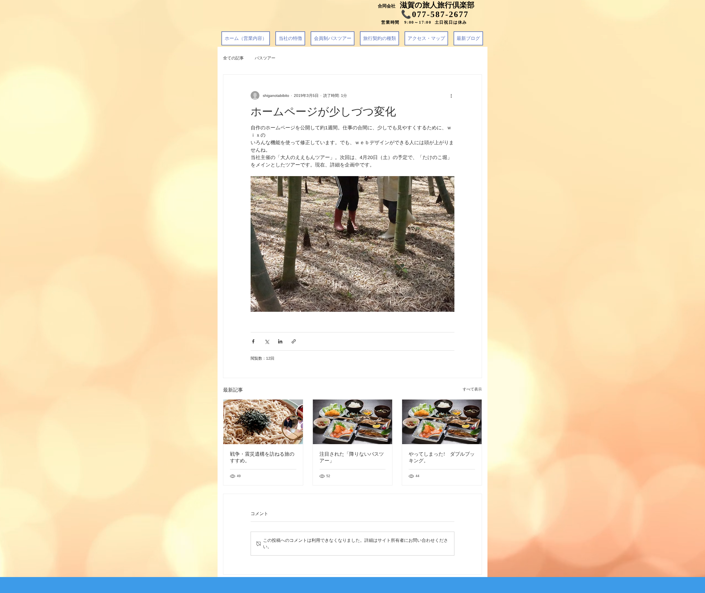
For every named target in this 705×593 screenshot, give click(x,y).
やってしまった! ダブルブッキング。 (442, 457)
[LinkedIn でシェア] (280, 341)
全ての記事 (233, 58)
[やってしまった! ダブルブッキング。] (442, 422)
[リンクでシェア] (293, 341)
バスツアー (265, 58)
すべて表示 (472, 389)
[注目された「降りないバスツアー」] (352, 422)
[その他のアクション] (451, 95)
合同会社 (389, 6)
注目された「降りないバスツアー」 (351, 457)
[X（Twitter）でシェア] (266, 341)
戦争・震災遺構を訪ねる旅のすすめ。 (262, 457)
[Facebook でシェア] (253, 341)
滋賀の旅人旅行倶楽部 (437, 5)
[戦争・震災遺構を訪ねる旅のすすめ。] (263, 422)
